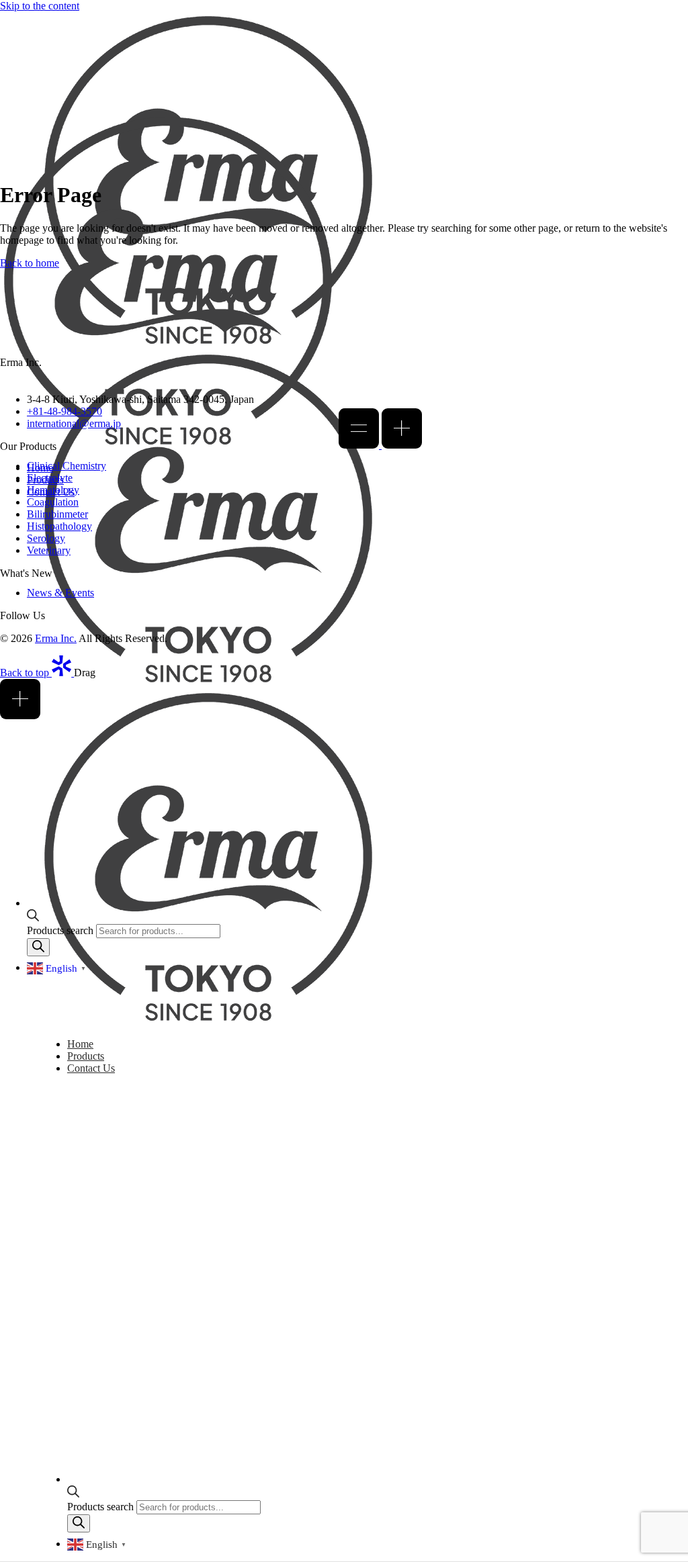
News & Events (60, 592)
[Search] (78, 1523)
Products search (101, 1506)
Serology (46, 538)
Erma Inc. (56, 638)
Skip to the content (39, 5)
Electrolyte (50, 478)
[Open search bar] (73, 1494)
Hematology (53, 490)
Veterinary (49, 550)
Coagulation (53, 502)
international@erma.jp (74, 423)
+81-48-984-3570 (64, 411)
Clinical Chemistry (66, 465)
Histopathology (59, 526)
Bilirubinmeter (57, 514)
